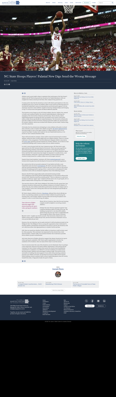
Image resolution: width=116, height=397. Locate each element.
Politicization (46, 304)
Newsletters (86, 2)
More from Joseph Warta (58, 290)
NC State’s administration (60, 128)
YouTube (98, 300)
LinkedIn (104, 300)
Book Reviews (46, 314)
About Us (48, 2)
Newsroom (67, 303)
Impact (66, 304)
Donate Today (81, 158)
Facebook (92, 300)
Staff (65, 313)
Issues (66, 2)
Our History (67, 308)
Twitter (86, 300)
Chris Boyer (45, 193)
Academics (46, 301)
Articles (54, 2)
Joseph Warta (14, 80)
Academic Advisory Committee (72, 311)
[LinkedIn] (5, 84)
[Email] (22, 93)
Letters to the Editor (69, 306)
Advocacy (60, 2)
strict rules (27, 141)
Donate (94, 2)
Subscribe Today (81, 136)
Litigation (45, 313)
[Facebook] (9, 84)
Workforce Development (49, 311)
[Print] (25, 93)
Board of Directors (69, 309)
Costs (85, 93)
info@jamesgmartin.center (17, 309)
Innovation (46, 308)
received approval (55, 159)
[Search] (112, 2)
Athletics (80, 93)
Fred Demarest (41, 165)
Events (71, 2)
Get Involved (78, 2)
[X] (7, 84)
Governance (46, 306)
